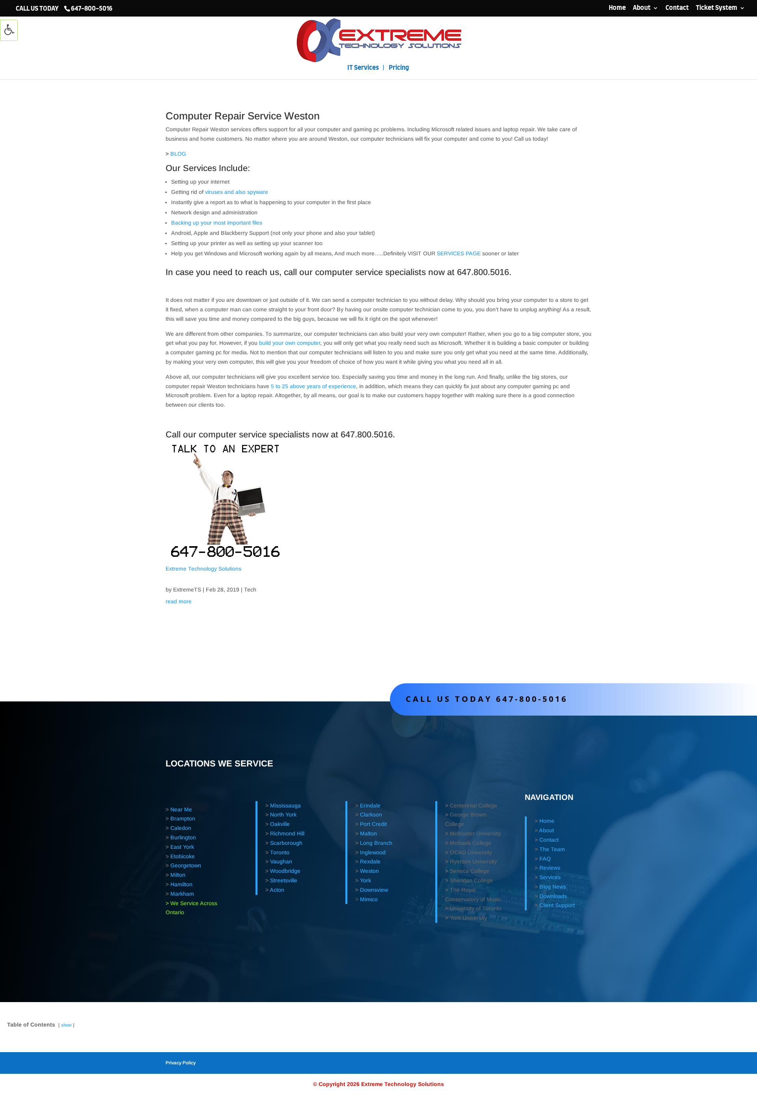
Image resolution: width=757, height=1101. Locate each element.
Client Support (557, 905)
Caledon (180, 828)
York (365, 880)
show (66, 1025)
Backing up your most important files (216, 222)
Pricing (399, 68)
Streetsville (283, 880)
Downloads (553, 896)
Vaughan (281, 861)
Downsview (374, 890)
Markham (182, 894)
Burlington (183, 837)
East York (182, 847)
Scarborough (286, 843)
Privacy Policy (181, 1063)
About (642, 8)
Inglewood (373, 852)
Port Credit (373, 824)
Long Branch (376, 843)
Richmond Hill (287, 833)
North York (283, 814)
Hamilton (181, 884)
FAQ (545, 859)
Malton (368, 833)
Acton (277, 890)
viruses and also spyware (236, 192)
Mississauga (285, 805)
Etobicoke (182, 856)
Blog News (552, 886)
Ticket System (716, 8)
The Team (552, 849)
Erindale (370, 805)
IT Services (363, 68)
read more (179, 601)
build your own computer (289, 343)
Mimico (369, 899)
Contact (677, 8)
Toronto (279, 852)
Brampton (182, 818)
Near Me (181, 809)
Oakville (280, 824)
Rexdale (370, 861)
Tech (250, 589)
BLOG (178, 154)
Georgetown (185, 865)
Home (617, 8)
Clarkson (371, 814)
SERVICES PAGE (459, 253)
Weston (369, 871)
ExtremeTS (187, 589)
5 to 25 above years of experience (313, 386)
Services (550, 877)
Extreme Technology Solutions (203, 568)
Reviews (549, 868)
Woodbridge (285, 871)
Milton (177, 875)
